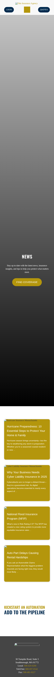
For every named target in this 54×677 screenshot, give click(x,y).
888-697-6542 (31, 669)
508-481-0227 (29, 672)
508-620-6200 (30, 666)
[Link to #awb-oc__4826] (27, 10)
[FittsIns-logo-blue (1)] (26, 3)
